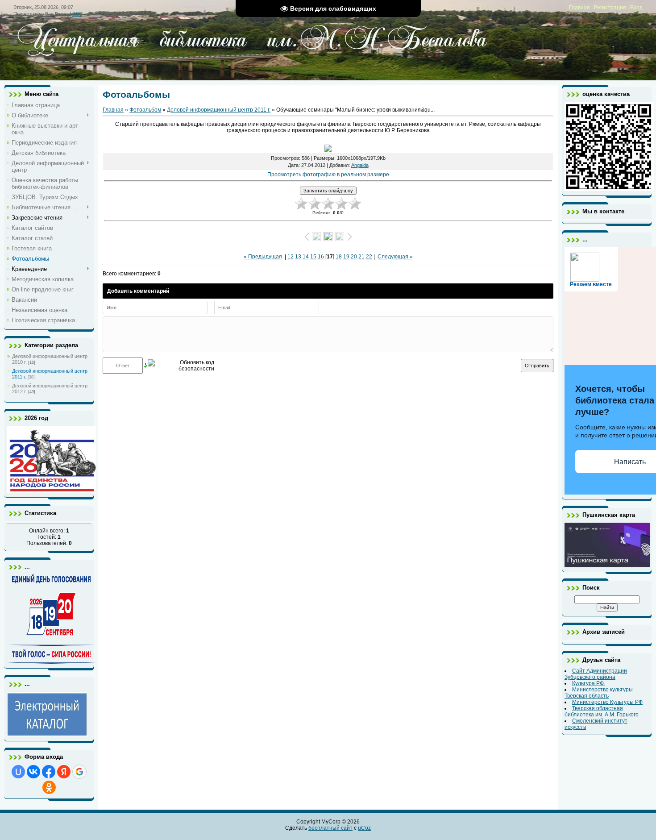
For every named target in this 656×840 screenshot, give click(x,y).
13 (298, 257)
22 (369, 257)
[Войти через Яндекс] (64, 771)
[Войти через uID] (18, 771)
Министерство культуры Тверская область (599, 692)
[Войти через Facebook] (48, 771)
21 (361, 257)
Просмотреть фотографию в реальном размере (328, 174)
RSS (77, 14)
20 (354, 257)
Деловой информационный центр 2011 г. (218, 110)
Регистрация (610, 7)
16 (321, 257)
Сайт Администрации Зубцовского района (596, 674)
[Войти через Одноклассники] (49, 787)
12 (290, 257)
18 (339, 257)
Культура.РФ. (588, 683)
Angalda (360, 165)
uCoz (364, 828)
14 (306, 257)
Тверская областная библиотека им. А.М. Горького (602, 711)
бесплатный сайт (330, 828)
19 (346, 257)
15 (313, 257)
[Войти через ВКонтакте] (33, 771)
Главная (579, 7)
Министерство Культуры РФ (607, 702)
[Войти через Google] (79, 772)
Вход (636, 7)
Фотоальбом (145, 110)
